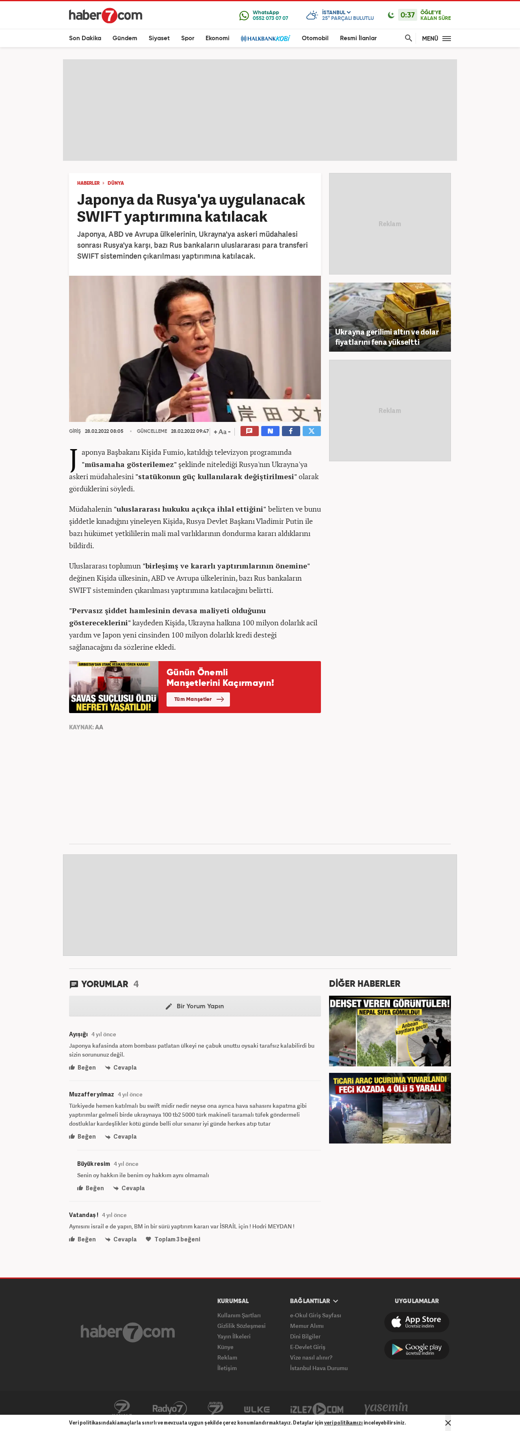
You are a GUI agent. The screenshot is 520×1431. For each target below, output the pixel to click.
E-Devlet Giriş (307, 1347)
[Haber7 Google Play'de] (416, 1349)
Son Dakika (85, 38)
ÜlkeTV (257, 1409)
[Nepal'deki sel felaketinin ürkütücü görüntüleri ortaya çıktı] (390, 1030)
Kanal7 (122, 1409)
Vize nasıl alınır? (311, 1357)
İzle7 (316, 1409)
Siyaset (159, 38)
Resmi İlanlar (358, 38)
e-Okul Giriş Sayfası (315, 1315)
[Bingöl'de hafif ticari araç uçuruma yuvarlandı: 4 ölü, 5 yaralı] (390, 1107)
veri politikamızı (343, 1422)
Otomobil (315, 38)
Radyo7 (170, 1409)
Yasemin (386, 1409)
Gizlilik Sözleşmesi (241, 1325)
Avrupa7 (215, 1409)
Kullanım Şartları (239, 1315)
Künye (225, 1347)
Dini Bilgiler (305, 1336)
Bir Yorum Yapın (199, 1006)
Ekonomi (218, 38)
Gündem (125, 38)
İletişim (227, 1368)
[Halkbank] (265, 38)
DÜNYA (116, 183)
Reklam (227, 1357)
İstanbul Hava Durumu (319, 1368)
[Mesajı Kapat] (448, 1423)
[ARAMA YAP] (407, 38)
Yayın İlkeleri (234, 1336)
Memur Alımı (307, 1325)
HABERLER (88, 183)
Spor (187, 38)
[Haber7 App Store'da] (416, 1322)
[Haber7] (105, 15)
